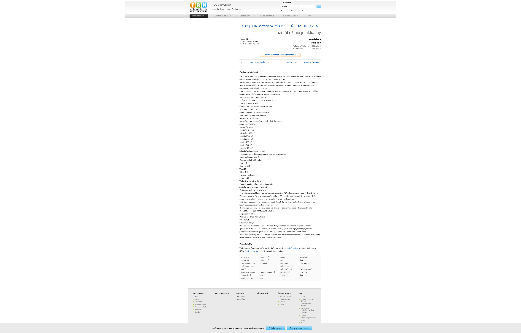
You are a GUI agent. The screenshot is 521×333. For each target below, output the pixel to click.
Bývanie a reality (285, 296)
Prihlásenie (240, 296)
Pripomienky (305, 323)
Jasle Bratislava (292, 248)
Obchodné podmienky (308, 318)
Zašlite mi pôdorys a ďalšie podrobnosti (280, 55)
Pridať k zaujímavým (257, 62)
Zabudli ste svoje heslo (298, 11)
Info (300, 293)
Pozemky (198, 309)
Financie (282, 302)
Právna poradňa (285, 299)
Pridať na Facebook (312, 62)
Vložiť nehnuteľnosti (221, 293)
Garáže (197, 312)
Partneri (303, 315)
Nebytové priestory (201, 304)
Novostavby (199, 302)
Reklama (304, 312)
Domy (197, 299)
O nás (282, 304)
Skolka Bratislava (251, 251)
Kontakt (303, 320)
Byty (196, 296)
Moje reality (240, 293)
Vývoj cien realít (262, 293)
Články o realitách (284, 293)
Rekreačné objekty (201, 307)
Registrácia (285, 11)
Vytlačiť (289, 62)
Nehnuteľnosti (198, 293)
